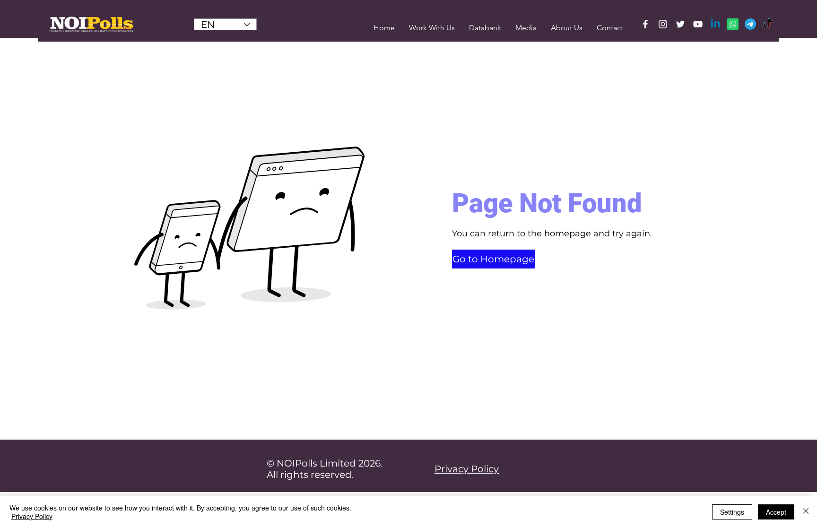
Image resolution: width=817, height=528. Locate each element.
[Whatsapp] (733, 24)
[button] (526, 28)
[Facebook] (645, 24)
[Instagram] (663, 24)
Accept (776, 512)
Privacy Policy (31, 516)
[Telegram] (750, 24)
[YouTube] (698, 24)
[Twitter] (680, 24)
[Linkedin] (715, 24)
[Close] (805, 511)
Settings (732, 512)
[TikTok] (768, 24)
